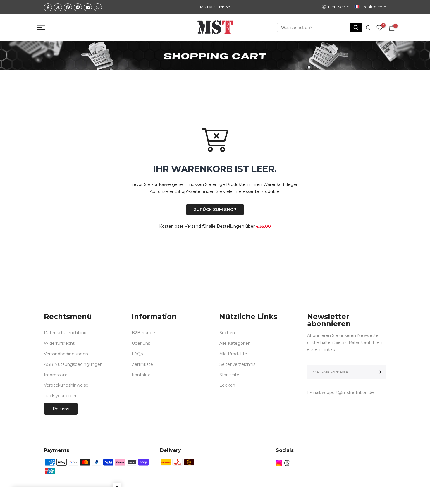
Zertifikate (142, 364)
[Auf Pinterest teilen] (68, 7)
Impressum (56, 375)
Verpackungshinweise (66, 385)
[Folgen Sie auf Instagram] (279, 463)
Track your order (60, 395)
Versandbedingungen (66, 353)
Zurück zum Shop (215, 209)
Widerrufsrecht (59, 343)
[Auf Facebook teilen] (48, 7)
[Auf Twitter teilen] (58, 7)
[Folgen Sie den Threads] (287, 463)
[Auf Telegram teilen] (78, 7)
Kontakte (141, 375)
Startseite (229, 375)
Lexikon (227, 385)
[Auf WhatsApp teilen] (98, 7)
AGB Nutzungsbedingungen (73, 364)
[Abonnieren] (377, 372)
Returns (61, 408)
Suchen (227, 332)
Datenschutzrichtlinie (65, 332)
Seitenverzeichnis (237, 364)
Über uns (141, 343)
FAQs (137, 353)
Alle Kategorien (235, 343)
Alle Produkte (233, 353)
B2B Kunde (143, 332)
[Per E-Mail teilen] (88, 7)
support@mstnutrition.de (348, 392)
